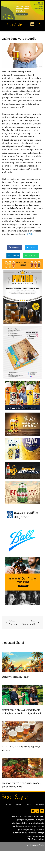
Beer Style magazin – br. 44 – (16, 677)
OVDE (29, 234)
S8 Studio (40, 845)
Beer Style (14, 25)
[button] (32, 24)
